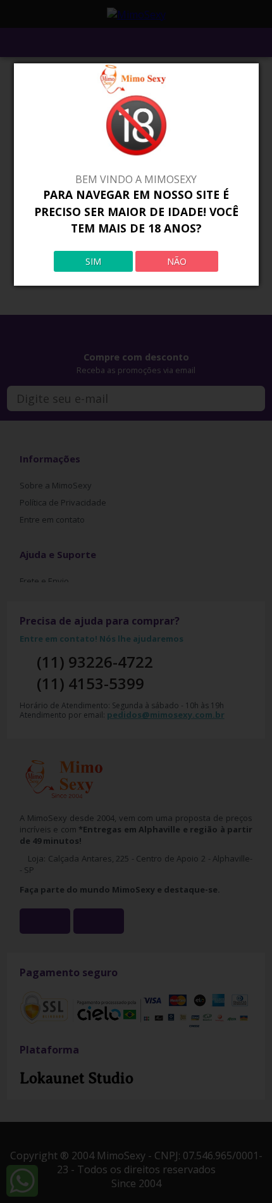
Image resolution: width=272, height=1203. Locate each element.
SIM (93, 261)
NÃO (177, 261)
